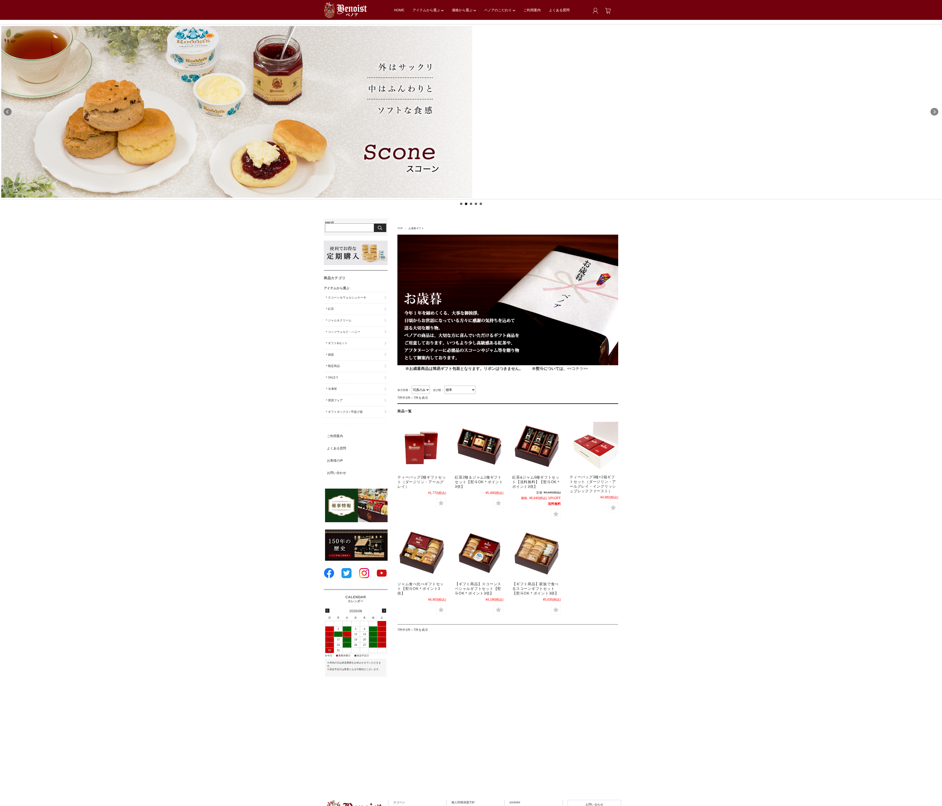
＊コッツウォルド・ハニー (342, 332)
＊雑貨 (329, 354)
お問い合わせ (336, 473)
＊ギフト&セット (336, 343)
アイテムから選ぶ (427, 10)
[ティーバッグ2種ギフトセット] (421, 447)
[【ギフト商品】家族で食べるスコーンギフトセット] (536, 554)
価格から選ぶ (462, 10)
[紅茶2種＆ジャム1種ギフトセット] (479, 447)
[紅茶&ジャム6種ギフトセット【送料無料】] (536, 447)
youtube (515, 802)
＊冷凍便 (331, 388)
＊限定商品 (332, 366)
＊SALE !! (331, 377)
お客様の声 (335, 460)
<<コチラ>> (577, 368)
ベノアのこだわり (498, 10)
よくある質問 (559, 10)
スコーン (399, 802)
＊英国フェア (334, 400)
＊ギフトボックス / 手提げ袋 (344, 412)
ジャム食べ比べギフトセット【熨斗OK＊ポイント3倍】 (420, 588)
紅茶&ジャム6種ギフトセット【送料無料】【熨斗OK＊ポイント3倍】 (536, 482)
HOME (399, 10)
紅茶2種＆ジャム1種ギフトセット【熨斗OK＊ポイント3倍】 (479, 482)
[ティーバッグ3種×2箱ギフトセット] (594, 447)
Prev (8, 112)
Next (934, 112)
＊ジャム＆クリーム (338, 320)
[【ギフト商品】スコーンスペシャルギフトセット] (479, 554)
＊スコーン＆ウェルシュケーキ (345, 297)
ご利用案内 (532, 10)
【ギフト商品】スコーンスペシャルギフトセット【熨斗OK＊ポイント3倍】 (478, 588)
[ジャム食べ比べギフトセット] (421, 554)
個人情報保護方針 (463, 802)
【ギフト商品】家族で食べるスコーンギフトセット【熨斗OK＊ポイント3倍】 (535, 588)
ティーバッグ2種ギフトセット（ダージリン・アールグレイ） (421, 482)
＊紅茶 (329, 309)
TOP (400, 228)
